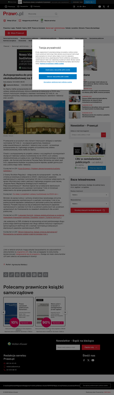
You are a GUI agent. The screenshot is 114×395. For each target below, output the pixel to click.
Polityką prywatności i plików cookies (52, 63)
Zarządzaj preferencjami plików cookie (58, 82)
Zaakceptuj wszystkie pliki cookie (58, 70)
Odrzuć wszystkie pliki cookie (58, 77)
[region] (57, 64)
